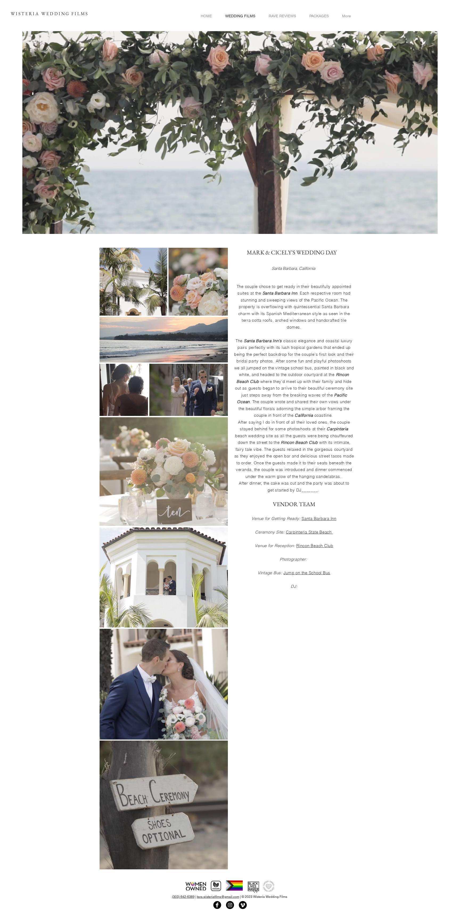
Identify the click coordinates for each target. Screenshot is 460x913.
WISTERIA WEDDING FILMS (50, 13)
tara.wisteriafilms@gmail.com (218, 897)
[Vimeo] (243, 905)
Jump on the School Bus (307, 572)
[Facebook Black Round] (217, 905)
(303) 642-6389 (183, 897)
